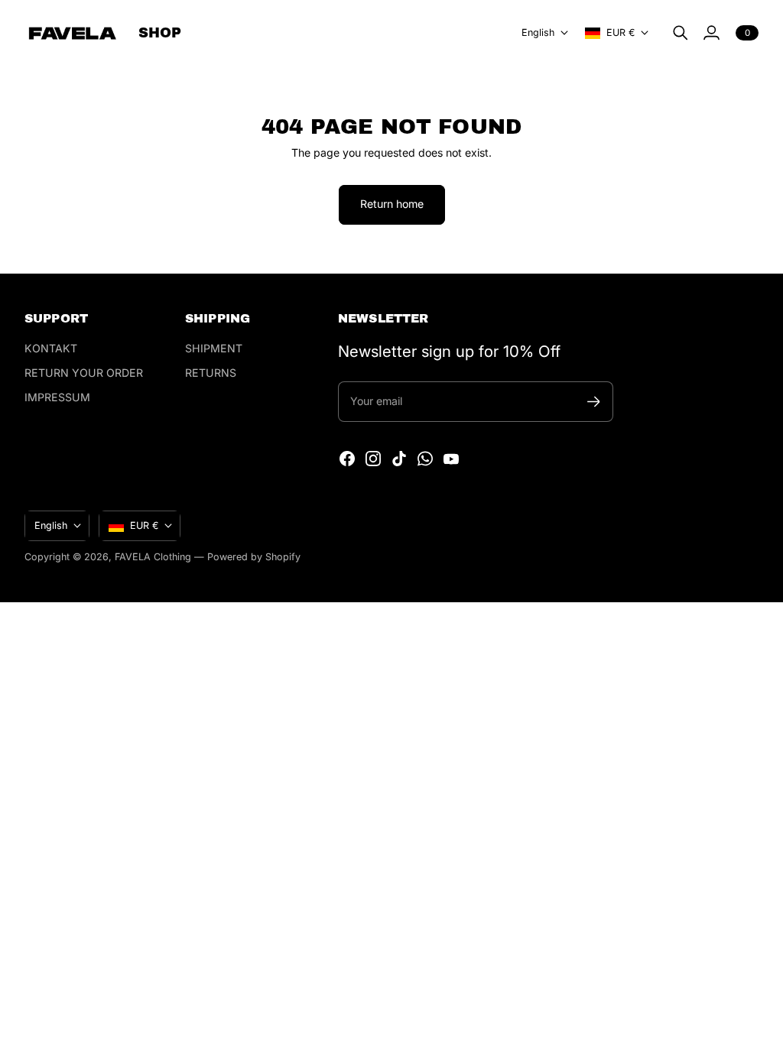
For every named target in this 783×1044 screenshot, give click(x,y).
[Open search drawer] (680, 33)
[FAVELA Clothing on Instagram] (373, 458)
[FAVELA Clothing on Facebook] (347, 458)
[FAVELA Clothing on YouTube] (451, 458)
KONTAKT (50, 348)
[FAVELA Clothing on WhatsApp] (425, 458)
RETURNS (210, 372)
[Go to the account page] (711, 33)
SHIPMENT (213, 348)
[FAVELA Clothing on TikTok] (399, 458)
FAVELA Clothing (153, 557)
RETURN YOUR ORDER (83, 372)
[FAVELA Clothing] (72, 33)
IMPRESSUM (57, 397)
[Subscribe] (593, 401)
